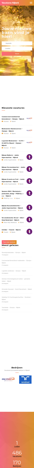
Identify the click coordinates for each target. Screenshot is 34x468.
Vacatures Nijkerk (10, 3)
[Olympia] (8, 379)
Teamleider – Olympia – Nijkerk (11, 307)
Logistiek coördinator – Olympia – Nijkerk (14, 271)
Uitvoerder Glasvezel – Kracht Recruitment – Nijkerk (17, 289)
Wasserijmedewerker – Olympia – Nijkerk (14, 252)
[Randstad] (25, 379)
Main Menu (31, 3)
